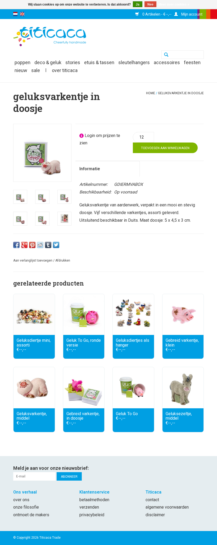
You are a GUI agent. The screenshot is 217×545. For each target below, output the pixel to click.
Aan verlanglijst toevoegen (32, 260)
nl (15, 14)
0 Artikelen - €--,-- (156, 14)
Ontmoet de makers (31, 514)
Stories (72, 62)
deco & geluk (47, 62)
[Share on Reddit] (40, 245)
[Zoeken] (166, 55)
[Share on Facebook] (16, 245)
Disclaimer (155, 514)
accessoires (167, 62)
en (22, 14)
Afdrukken (62, 260)
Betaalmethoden (94, 499)
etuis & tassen (99, 62)
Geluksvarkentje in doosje (181, 93)
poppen (22, 62)
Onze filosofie (26, 507)
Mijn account (191, 14)
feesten (192, 62)
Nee (150, 4)
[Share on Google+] (24, 245)
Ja (137, 4)
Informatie (89, 168)
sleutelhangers (134, 62)
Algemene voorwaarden (167, 507)
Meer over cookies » (174, 4)
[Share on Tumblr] (48, 245)
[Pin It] (32, 245)
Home (150, 93)
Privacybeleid (91, 514)
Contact (152, 499)
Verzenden (89, 507)
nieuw (21, 70)
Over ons (21, 499)
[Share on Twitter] (56, 245)
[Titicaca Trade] (49, 36)
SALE (35, 70)
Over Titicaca (65, 70)
